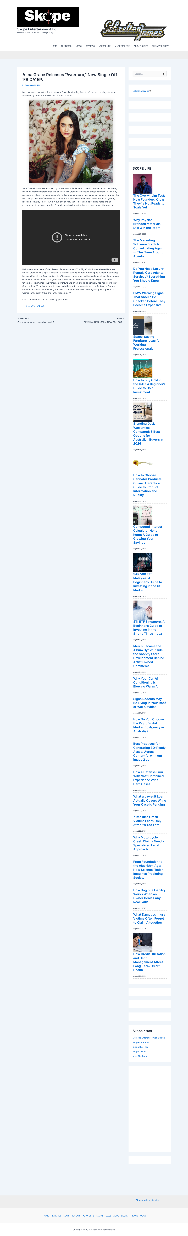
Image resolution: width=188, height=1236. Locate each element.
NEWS (66, 1215)
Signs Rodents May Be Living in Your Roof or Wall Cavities (149, 703)
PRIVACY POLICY (138, 1215)
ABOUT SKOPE (120, 1215)
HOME (46, 1215)
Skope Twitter (139, 1051)
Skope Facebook (141, 1042)
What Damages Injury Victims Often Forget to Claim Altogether (149, 918)
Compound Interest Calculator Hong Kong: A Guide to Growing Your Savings (147, 534)
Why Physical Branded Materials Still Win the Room (147, 224)
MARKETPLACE (103, 1215)
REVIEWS (75, 1215)
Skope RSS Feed (140, 1047)
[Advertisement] (152, 1108)
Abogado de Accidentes (147, 1200)
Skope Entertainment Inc (37, 29)
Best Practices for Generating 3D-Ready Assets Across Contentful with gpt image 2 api (149, 751)
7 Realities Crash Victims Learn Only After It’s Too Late (147, 821)
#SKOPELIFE (88, 1215)
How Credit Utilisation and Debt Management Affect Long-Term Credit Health (149, 962)
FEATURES (56, 1215)
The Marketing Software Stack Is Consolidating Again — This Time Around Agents (148, 248)
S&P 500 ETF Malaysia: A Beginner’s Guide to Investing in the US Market (147, 582)
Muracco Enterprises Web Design (149, 1037)
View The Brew (140, 1056)
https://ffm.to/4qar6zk (36, 306)
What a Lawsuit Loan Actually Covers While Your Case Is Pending (149, 800)
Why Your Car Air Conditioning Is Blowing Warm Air (146, 682)
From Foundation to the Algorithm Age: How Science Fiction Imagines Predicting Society (148, 870)
